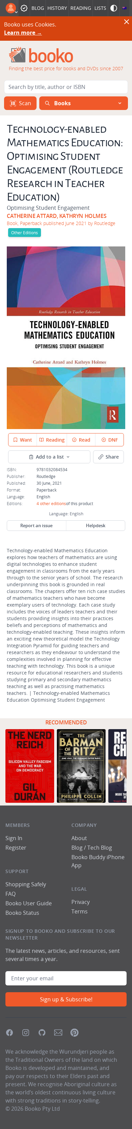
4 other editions (51, 503)
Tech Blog (99, 847)
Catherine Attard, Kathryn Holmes (56, 216)
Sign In (13, 838)
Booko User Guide (28, 903)
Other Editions (24, 232)
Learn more (23, 32)
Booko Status (22, 913)
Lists (100, 8)
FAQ (10, 893)
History (57, 8)
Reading (80, 8)
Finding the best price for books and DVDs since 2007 (66, 68)
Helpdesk (95, 525)
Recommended (66, 722)
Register (15, 847)
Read (84, 440)
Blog (37, 8)
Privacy (80, 902)
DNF (113, 440)
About (79, 838)
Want (26, 440)
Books (62, 103)
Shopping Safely (25, 884)
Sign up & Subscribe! (66, 999)
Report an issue (36, 525)
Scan (25, 103)
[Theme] (113, 8)
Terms (79, 911)
